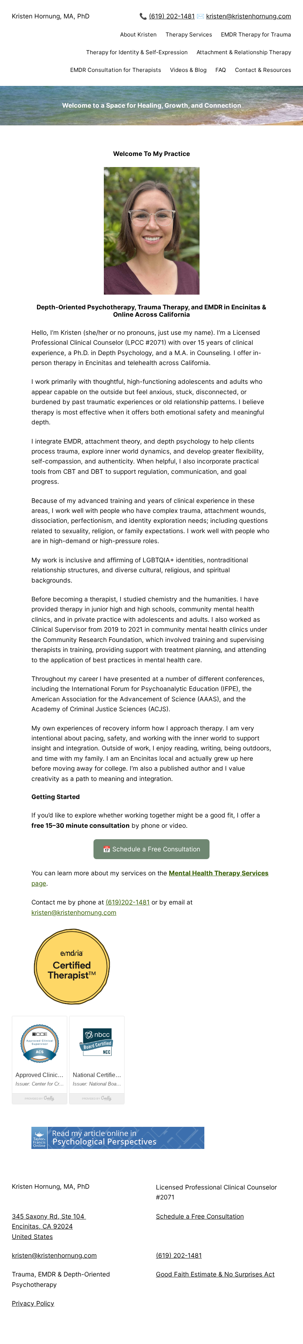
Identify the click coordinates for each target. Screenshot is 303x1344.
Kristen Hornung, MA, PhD (50, 16)
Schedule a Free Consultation (200, 1216)
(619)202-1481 (128, 902)
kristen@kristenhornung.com (248, 16)
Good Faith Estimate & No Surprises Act (215, 1274)
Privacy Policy (33, 1303)
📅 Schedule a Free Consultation (151, 849)
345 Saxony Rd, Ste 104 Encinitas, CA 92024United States (49, 1226)
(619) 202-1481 (172, 16)
